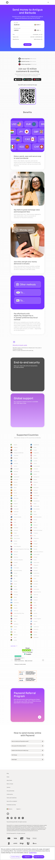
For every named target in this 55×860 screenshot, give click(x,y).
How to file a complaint (12, 801)
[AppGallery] (36, 79)
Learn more (13, 646)
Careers (8, 787)
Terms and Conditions (11, 797)
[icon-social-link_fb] (8, 818)
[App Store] (18, 79)
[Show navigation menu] (48, 2)
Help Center (9, 780)
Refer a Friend (10, 783)
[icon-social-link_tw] (23, 818)
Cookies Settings (15, 856)
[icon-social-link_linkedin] (19, 818)
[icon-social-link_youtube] (15, 818)
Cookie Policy (33, 852)
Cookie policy (10, 794)
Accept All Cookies (39, 856)
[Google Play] (27, 79)
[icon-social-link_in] (11, 818)
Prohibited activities (11, 804)
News (8, 776)
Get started (27, 44)
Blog (8, 773)
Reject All (27, 856)
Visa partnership (10, 790)
